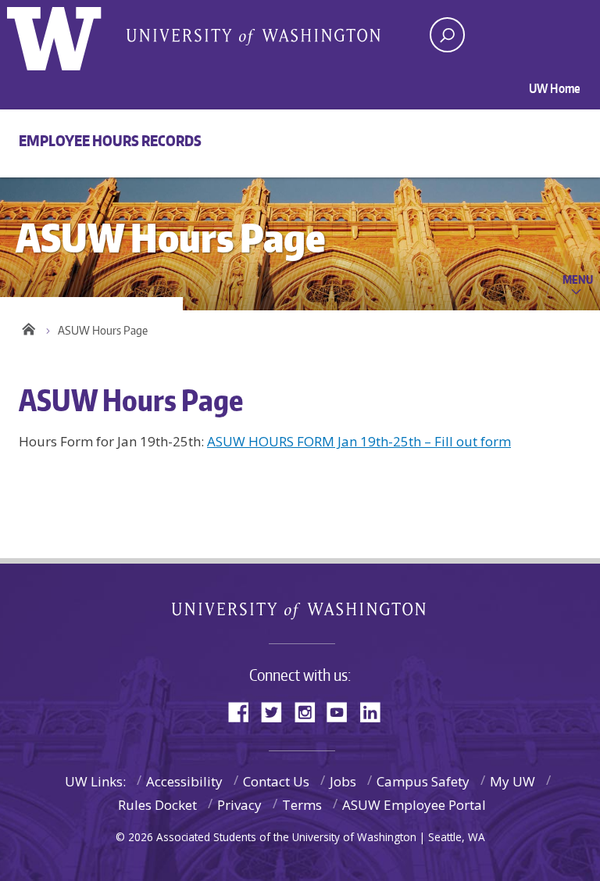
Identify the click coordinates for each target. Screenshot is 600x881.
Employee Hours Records (110, 140)
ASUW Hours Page (103, 330)
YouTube (343, 711)
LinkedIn (375, 711)
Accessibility (184, 781)
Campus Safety (423, 781)
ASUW (70, 35)
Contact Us (276, 781)
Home (28, 327)
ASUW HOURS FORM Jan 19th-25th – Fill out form (359, 441)
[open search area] (447, 34)
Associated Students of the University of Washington (253, 36)
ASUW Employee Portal (414, 805)
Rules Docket (157, 805)
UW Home (554, 88)
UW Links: (95, 781)
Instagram (310, 711)
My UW (512, 781)
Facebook (244, 711)
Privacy (239, 805)
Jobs (343, 781)
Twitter (277, 711)
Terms (302, 805)
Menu (577, 279)
